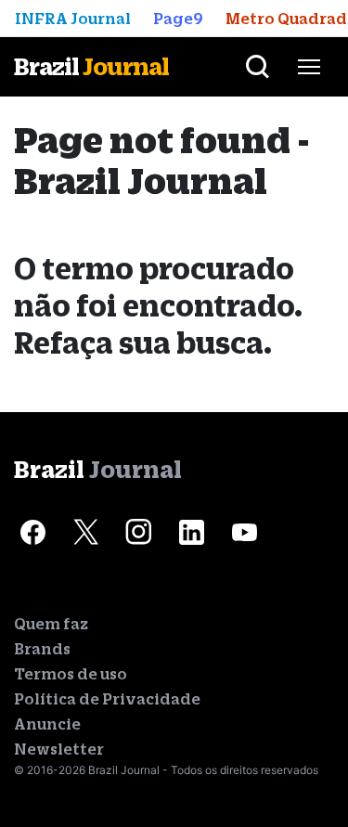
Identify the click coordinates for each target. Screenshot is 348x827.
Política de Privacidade (107, 699)
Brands (42, 648)
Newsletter (59, 749)
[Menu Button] (309, 66)
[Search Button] (257, 67)
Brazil (91, 66)
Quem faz (51, 623)
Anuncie (47, 724)
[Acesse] (32, 532)
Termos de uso (70, 673)
